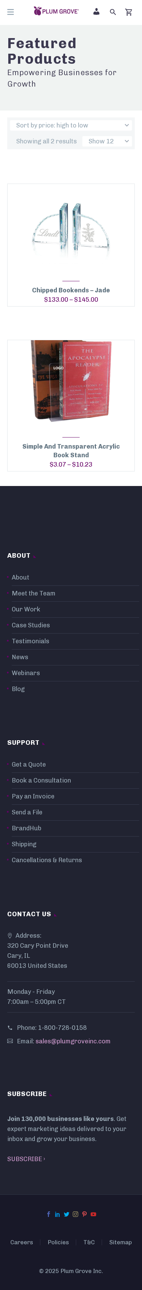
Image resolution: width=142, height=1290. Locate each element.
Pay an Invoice (33, 796)
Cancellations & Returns (47, 860)
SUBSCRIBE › (26, 1159)
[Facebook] (48, 1214)
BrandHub (26, 828)
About (20, 577)
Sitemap (120, 1242)
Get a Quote (29, 764)
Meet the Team (33, 593)
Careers (21, 1242)
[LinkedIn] (57, 1214)
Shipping (24, 844)
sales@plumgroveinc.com (73, 1041)
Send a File (27, 812)
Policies (58, 1242)
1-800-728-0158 (62, 1028)
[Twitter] (66, 1214)
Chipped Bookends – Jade (71, 290)
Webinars (26, 673)
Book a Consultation (41, 780)
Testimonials (30, 641)
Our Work (26, 609)
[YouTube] (93, 1214)
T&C (89, 1242)
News (20, 657)
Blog (18, 689)
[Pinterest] (84, 1214)
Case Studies (31, 625)
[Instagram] (75, 1214)
